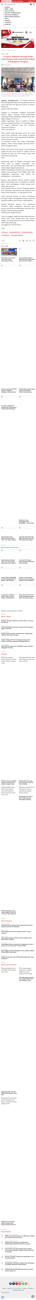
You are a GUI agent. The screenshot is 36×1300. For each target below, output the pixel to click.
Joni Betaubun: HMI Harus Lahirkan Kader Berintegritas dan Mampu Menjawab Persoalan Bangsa (20, 1263)
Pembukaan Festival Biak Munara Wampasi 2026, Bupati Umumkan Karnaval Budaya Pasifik (8, 1223)
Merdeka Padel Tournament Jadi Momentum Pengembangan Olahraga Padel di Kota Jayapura (16, 634)
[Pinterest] (16, 1283)
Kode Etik (9, 1288)
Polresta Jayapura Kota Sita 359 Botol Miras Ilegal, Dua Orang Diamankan (17, 957)
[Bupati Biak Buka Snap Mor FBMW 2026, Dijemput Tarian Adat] (9, 1028)
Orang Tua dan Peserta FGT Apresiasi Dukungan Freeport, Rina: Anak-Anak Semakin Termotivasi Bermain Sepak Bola (26, 596)
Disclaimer (30, 1288)
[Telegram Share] (30, 241)
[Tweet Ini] (23, 241)
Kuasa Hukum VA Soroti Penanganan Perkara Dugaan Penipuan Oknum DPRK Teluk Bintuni (17, 951)
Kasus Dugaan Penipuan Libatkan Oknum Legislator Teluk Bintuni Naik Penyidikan (16, 938)
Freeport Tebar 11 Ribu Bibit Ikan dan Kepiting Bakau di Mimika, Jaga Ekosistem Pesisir (8, 579)
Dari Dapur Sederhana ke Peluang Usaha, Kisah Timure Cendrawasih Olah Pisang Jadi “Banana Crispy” (9, 407)
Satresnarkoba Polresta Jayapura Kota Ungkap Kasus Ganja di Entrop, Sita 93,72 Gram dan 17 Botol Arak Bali (17, 945)
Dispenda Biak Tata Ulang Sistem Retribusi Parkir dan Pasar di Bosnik (26, 782)
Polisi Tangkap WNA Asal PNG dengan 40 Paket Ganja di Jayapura (16, 932)
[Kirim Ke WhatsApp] (33, 241)
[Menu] (2, 4)
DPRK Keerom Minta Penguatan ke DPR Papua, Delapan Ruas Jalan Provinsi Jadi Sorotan (20, 1236)
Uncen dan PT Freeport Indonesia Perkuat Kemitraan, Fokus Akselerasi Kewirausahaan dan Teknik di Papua (26, 561)
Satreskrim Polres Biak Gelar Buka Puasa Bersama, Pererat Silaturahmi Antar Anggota (26, 538)
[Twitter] (13, 1283)
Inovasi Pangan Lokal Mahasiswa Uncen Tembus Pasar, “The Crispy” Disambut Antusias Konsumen (9, 538)
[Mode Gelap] (31, 4)
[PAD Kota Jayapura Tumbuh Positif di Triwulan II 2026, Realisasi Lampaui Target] (9, 718)
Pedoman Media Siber (18, 1290)
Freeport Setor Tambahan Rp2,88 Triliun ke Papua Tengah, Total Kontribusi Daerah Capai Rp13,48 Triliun (9, 596)
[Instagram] (19, 1283)
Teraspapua (7, 64)
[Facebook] (10, 1283)
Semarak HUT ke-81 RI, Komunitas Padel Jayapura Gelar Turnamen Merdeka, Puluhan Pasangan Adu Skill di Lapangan (19, 1250)
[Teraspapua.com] (9, 4)
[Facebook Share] (20, 241)
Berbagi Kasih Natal (15, 232)
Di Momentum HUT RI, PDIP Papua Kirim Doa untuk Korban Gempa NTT (19, 1270)
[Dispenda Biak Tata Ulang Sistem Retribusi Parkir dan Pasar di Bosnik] (27, 718)
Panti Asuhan (5, 235)
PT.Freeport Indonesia (17, 235)
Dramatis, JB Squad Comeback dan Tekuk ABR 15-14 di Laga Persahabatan (17, 621)
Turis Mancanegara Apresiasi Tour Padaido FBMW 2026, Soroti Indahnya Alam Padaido (26, 979)
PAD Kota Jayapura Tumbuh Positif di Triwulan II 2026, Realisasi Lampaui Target (8, 782)
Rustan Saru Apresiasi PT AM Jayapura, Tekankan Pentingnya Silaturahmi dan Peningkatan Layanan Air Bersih (8, 390)
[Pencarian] (34, 4)
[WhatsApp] (23, 1283)
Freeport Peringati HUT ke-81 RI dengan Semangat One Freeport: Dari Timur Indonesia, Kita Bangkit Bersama (15, 640)
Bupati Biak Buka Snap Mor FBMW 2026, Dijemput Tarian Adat (9, 1093)
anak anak (4, 232)
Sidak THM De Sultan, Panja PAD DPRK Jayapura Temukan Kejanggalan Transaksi (17, 647)
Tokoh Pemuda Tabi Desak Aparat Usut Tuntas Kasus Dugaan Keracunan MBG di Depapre (8, 561)
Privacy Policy (17, 1288)
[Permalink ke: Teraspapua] (2, 65)
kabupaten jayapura (27, 232)
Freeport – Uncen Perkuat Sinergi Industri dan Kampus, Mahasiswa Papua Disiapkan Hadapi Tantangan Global (26, 579)
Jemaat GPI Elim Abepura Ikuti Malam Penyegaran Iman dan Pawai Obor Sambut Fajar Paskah (27, 259)
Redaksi (25, 1288)
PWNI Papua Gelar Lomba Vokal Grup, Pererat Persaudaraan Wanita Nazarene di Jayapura (8, 259)
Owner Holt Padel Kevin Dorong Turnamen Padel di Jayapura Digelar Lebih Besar (17, 628)
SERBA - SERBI (4, 54)
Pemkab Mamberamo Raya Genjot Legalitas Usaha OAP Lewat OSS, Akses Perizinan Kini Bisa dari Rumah (8, 912)
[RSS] (26, 1283)
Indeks (4, 1288)
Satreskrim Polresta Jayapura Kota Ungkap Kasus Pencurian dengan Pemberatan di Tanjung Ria (16, 926)
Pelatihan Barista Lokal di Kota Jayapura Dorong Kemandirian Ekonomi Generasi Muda (25, 798)
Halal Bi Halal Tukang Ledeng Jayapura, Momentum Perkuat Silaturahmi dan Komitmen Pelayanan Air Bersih (26, 390)
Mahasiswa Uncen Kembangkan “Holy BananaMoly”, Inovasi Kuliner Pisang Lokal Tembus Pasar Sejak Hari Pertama (27, 521)
